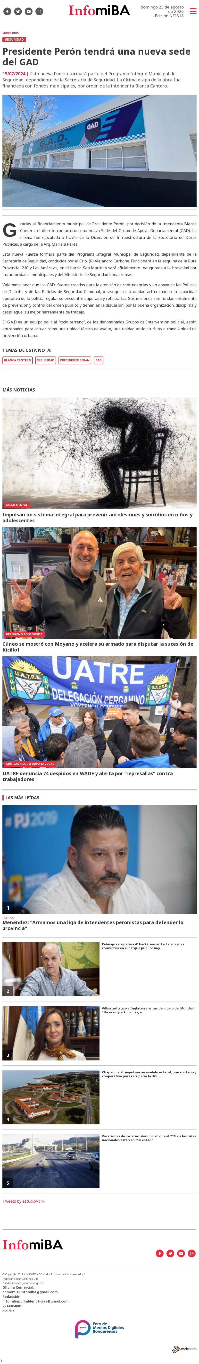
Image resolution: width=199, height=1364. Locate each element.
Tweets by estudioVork (23, 1201)
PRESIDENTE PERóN (75, 360)
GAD (98, 360)
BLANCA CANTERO (17, 360)
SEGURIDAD (45, 360)
